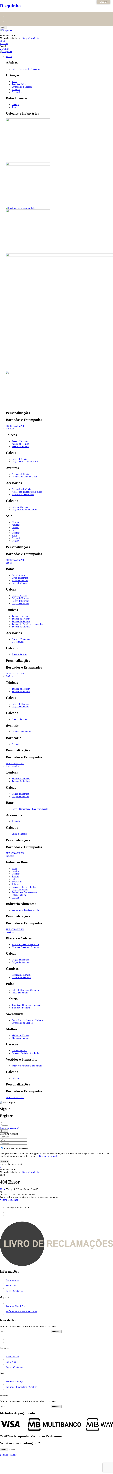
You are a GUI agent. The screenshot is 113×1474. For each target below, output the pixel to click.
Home (3, 1189)
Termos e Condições (15, 1306)
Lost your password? (9, 1128)
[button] (56, 33)
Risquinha (10, 5)
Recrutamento (12, 1280)
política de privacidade (47, 1156)
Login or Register (8, 1455)
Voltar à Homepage (9, 1200)
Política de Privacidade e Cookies (21, 1311)
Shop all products (30, 38)
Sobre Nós (11, 1285)
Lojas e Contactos (14, 1291)
